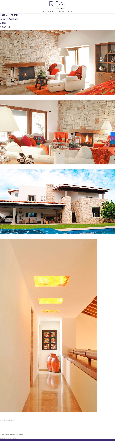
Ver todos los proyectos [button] (7, 420)
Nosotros (69, 11)
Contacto (61, 11)
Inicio (44, 11)
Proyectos (51, 11)
